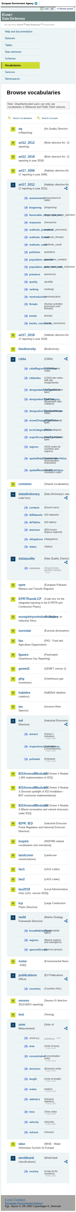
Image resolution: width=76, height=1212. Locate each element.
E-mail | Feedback (15, 1199)
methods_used (36, 244)
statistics (34, 1099)
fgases (23, 654)
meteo (33, 1089)
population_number (36, 259)
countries (35, 988)
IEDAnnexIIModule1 (31, 773)
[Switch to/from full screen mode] (53, 9)
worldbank (26, 1158)
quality (33, 281)
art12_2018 (27, 156)
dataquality (27, 558)
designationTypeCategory (36, 399)
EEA (21, 3)
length (33, 1079)
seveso (24, 1000)
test (21, 1014)
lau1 (22, 869)
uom (22, 1024)
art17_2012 (27, 184)
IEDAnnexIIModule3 (31, 787)
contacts (34, 507)
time (31, 1111)
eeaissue (34, 529)
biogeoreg (35, 207)
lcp (21, 903)
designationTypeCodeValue (36, 411)
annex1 (33, 734)
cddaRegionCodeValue (36, 368)
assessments (36, 198)
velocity (34, 1122)
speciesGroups (36, 949)
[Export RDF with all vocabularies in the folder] (65, 189)
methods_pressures (36, 229)
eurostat (25, 630)
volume (33, 1132)
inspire (24, 841)
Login (46, 8)
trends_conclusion (36, 323)
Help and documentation (18, 31)
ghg (21, 678)
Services (10, 72)
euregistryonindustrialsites (31, 616)
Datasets (10, 38)
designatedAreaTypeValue (36, 389)
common (25, 484)
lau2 (22, 879)
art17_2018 (27, 335)
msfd (22, 917)
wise (22, 1144)
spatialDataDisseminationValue (36, 458)
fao (21, 640)
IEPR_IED (26, 823)
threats (33, 304)
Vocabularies (13, 65)
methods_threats (36, 237)
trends (33, 315)
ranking (33, 289)
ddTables (34, 522)
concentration (36, 1056)
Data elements (13, 51)
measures (35, 222)
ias (21, 706)
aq (20, 128)
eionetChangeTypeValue (36, 420)
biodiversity (27, 349)
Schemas (10, 58)
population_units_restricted (36, 266)
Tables (8, 45)
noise (23, 961)
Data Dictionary (33, 25)
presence (34, 274)
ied (21, 720)
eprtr (22, 585)
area (31, 1046)
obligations (36, 539)
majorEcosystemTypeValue (36, 437)
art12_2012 (27, 142)
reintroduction (36, 296)
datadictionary (29, 494)
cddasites (35, 378)
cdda (22, 359)
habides (24, 692)
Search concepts (50, 118)
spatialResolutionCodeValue (36, 470)
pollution (34, 252)
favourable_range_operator (36, 215)
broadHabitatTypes (36, 930)
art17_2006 (27, 170)
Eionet (20, 25)
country (33, 1171)
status (32, 546)
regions (33, 446)
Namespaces (12, 78)
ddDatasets (35, 514)
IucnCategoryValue (36, 429)
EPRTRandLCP (30, 598)
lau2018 (24, 889)
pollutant (34, 759)
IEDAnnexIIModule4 (31, 805)
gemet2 (24, 668)
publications (28, 975)
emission (34, 1068)
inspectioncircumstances (36, 746)
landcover (26, 855)
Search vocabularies (22, 118)
